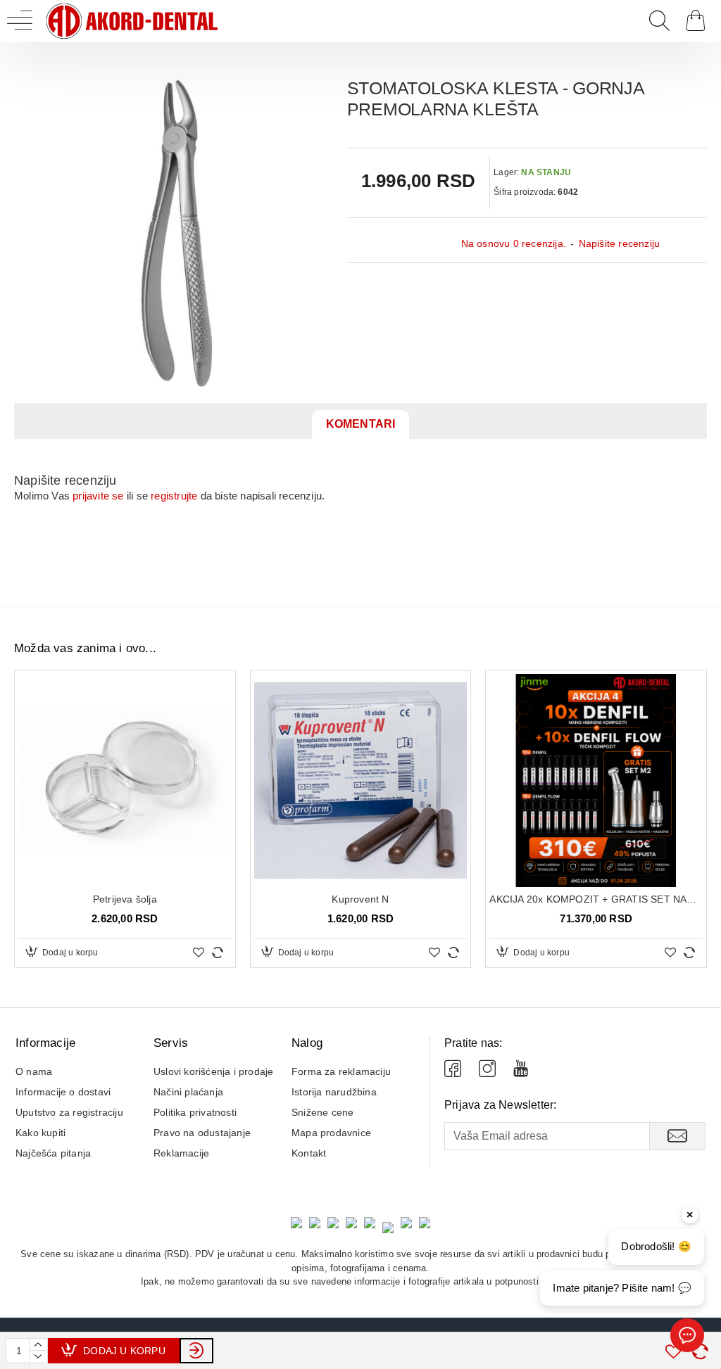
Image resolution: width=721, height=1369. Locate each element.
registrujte (174, 496)
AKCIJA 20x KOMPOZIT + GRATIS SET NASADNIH (596, 899)
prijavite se (98, 496)
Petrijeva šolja (125, 899)
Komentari (361, 424)
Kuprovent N (360, 899)
